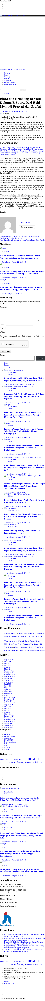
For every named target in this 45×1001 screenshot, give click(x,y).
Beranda (7, 734)
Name (2, 324)
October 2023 (8, 723)
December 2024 (9, 697)
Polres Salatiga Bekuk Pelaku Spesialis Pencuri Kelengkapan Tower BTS (24, 501)
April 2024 (7, 712)
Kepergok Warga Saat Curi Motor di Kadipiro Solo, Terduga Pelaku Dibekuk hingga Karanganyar (24, 431)
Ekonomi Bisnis (9, 82)
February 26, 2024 (18, 111)
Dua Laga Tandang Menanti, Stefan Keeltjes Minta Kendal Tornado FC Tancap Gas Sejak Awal (22, 272)
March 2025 (8, 691)
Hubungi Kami (9, 983)
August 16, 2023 (22, 506)
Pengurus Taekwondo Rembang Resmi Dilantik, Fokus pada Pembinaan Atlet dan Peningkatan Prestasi (20, 148)
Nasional (7, 73)
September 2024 (9, 703)
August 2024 (8, 705)
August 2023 (8, 727)
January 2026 (8, 673)
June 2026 (7, 663)
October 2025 (8, 678)
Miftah (4, 293)
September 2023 (9, 725)
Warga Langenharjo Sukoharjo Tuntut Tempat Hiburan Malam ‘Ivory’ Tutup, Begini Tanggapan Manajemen (24, 486)
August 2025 (8, 682)
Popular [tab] (6, 365)
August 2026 (8, 660)
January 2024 (8, 718)
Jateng (6, 75)
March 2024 (8, 714)
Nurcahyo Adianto (12, 384)
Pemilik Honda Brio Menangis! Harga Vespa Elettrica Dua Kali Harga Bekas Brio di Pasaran (23, 516)
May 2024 (7, 710)
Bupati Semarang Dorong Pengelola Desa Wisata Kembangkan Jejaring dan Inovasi (19, 237)
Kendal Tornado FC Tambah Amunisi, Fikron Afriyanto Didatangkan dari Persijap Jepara (20, 257)
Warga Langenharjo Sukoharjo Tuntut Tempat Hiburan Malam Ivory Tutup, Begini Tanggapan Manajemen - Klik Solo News (23, 644)
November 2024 (9, 699)
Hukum (6, 79)
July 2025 (7, 684)
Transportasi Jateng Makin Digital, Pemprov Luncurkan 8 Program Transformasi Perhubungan (23, 447)
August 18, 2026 (18, 278)
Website (2, 332)
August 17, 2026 (14, 293)
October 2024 (8, 701)
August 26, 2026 (26, 384)
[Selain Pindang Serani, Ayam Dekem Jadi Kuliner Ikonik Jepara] (10, 525)
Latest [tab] (6, 363)
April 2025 (7, 690)
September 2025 (9, 680)
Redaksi (7, 982)
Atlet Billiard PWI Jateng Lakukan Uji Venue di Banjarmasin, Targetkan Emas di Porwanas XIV (24, 467)
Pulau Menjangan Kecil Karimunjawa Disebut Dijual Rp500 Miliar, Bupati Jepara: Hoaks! (24, 379)
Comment (4, 307)
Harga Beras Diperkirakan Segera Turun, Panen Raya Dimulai (22, 240)
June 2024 (7, 708)
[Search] (0, 88)
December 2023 (9, 720)
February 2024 (9, 716)
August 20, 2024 (22, 474)
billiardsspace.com (10, 633)
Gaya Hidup (8, 80)
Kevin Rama (6, 111)
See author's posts (27, 227)
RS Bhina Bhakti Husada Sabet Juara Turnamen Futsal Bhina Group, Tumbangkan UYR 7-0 (21, 288)
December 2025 (9, 675)
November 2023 (9, 721)
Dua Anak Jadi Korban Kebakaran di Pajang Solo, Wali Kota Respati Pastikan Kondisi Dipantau (24, 396)
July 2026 (7, 661)
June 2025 (7, 686)
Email (2, 328)
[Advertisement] (22, 45)
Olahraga (7, 77)
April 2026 (7, 667)
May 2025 (7, 688)
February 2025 (9, 693)
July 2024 (7, 706)
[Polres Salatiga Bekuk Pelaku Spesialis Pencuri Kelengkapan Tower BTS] (17, 494)
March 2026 (8, 669)
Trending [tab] (7, 367)
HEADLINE (12, 372)
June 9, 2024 (20, 492)
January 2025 (8, 695)
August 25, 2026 (22, 403)
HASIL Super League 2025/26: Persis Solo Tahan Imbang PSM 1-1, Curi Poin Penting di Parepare (22, 151)
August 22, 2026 (18, 262)
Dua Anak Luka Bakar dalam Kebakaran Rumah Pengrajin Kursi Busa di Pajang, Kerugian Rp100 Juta (22, 414)
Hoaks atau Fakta (10, 84)
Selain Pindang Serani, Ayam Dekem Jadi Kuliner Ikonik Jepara (22, 531)
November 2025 (9, 676)
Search (2, 355)
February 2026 (9, 671)
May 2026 (7, 665)
